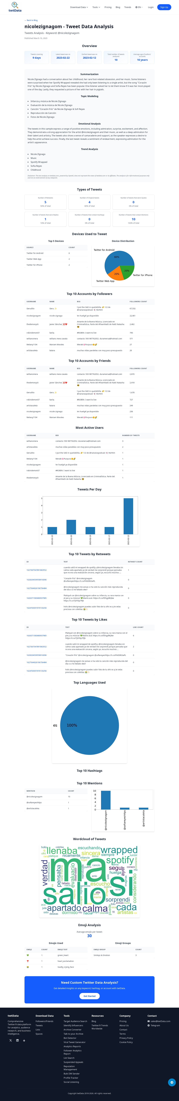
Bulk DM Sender (72, 1073)
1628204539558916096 (37, 579)
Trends (127, 7)
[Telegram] (172, 1082)
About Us (124, 1025)
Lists (38, 1029)
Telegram (155, 1025)
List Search (69, 1057)
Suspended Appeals (73, 1062)
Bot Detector (70, 1038)
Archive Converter (73, 1029)
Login (151, 7)
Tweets (39, 1025)
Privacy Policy (126, 1038)
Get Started (90, 996)
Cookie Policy (126, 1042)
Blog (118, 7)
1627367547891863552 (37, 570)
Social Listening (71, 1082)
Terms (123, 1033)
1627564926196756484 (37, 588)
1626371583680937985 (37, 598)
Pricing (108, 7)
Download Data (78, 7)
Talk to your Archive (73, 1033)
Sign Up (164, 7)
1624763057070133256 (37, 608)
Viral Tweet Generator (75, 1042)
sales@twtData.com (160, 1021)
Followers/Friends (44, 1021)
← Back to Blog (31, 20)
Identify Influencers (73, 1025)
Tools (95, 7)
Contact (123, 1029)
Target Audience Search (75, 1021)
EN (139, 7)
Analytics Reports (72, 1046)
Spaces (39, 1033)
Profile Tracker (71, 1077)
